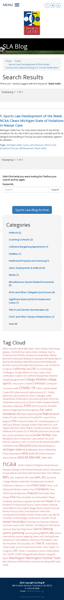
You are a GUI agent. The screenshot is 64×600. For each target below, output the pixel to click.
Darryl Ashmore (21, 395)
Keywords (8, 184)
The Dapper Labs (49, 539)
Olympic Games (21, 489)
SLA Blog (39, 525)
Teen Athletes (22, 539)
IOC (25, 431)
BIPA (26, 361)
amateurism (31, 355)
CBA (28, 368)
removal (55, 508)
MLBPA (32, 453)
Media (35, 445)
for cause (44, 417)
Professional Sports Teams (27, 504)
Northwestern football (42, 481)
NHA (32, 477)
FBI (40, 414)
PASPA (6, 493)
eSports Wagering (12, 409)
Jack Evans (44, 431)
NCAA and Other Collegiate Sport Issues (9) (32, 292)
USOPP (18, 554)
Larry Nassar (36, 144)
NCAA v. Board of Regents (31, 465)
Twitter (52, 547)
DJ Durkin (43, 398)
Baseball (18, 358)
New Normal (34, 473)
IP (29, 431)
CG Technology (44, 368)
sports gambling (13, 533)
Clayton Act (20, 375)
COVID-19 (27, 387)
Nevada (54, 465)
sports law (47, 533)
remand (46, 508)
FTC (36, 421)
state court (38, 536)
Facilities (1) (15, 253)
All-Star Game (24, 352)
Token (6, 547)
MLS (38, 453)
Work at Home (33, 561)
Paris (52, 489)
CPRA (38, 388)
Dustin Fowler (35, 402)
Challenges (8, 372)
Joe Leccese (9, 435)
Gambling (44, 421)
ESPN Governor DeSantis (44, 406)
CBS (33, 369)
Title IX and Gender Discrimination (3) (28, 309)
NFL (6, 477)
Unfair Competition (28, 550)
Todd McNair (51, 543)
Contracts (39, 383)
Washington (17, 558)
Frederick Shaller (25, 421)
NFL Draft (15, 477)
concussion (18, 383)
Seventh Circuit (48, 517)
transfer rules (41, 547)
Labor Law (30, 438)
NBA (32, 457)
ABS (26, 348)
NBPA (44, 457)
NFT (22, 477)
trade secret (15, 547)
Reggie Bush (36, 508)
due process (21, 402)
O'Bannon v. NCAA (22, 485)
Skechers (30, 525)
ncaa (25, 144)
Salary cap (46, 514)
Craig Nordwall (49, 388)
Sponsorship (9, 529)
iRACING (34, 431)
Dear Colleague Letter (41, 395)
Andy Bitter (43, 355)
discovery (34, 398)
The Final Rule (9, 543)
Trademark (28, 547)
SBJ (54, 514)
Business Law (41, 365)
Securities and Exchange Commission (21, 517)
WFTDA (21, 561)
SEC (58, 514)
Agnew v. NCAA (10, 352)
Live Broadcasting (45, 441)
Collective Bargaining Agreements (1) (28, 246)
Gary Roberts (14, 424)
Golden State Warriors (41, 424)
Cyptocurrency (35, 392)
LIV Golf (31, 441)
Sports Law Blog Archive (32, 210)
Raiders (45, 504)
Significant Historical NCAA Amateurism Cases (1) (29, 301)
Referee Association (19, 508)
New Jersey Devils (19, 473)
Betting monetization (34, 358)
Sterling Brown (51, 536)
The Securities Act (26, 543)
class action (39, 372)
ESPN (27, 406)
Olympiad (8, 489)
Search (55, 189)
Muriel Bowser (48, 453)
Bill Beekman (27, 148)
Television (35, 539)
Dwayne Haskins (51, 402)
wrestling (45, 561)
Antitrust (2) (15, 232)
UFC (15, 551)
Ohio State (39, 485)
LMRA (56, 441)
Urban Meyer (52, 550)
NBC (38, 457)
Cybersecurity (21, 392)
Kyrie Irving (19, 438)
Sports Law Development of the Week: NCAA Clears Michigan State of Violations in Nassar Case (32, 120)
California (19, 369)
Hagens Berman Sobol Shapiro (18, 427)
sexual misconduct (14, 522)
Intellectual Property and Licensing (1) (29, 260)
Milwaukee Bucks (36, 449)
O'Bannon (8, 485)
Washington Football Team (43, 558)
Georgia (25, 424)
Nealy (47, 465)
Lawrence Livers (19, 441)
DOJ (51, 398)
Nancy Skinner (10, 457)
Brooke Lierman (11, 365)
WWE (52, 561)
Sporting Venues (25, 529)
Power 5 (50, 501)
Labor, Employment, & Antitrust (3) (27, 267)
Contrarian (51, 383)
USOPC (10, 554)
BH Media (50, 358)
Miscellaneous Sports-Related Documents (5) (31, 283)
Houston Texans (50, 427)
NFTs (27, 477)
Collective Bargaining (37, 375)
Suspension (9, 539)
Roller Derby (34, 514)
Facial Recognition (30, 409)
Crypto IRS (8, 392)
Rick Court (24, 511)
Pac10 (33, 489)
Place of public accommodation (32, 497)
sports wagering (24, 536)
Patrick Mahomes (18, 493)
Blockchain (34, 361)
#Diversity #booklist (13, 348)
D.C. (46, 392)
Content (28, 383)
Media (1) (14, 274)
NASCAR (22, 457)
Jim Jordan (55, 431)
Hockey (38, 427)
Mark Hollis (41, 148)
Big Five (6, 361)
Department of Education (15, 398)
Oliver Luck (50, 144)
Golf (55, 424)
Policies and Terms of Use (32, 596)
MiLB (25, 449)
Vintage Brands (30, 554)
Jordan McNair (42, 435)
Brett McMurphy (49, 361)
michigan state (14, 144)
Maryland (25, 445)
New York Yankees (50, 473)
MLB (25, 453)
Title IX (39, 543)
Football (35, 417)
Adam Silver (34, 348)
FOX (14, 421)
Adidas (44, 348)
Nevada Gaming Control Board (18, 469)
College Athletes (36, 379)
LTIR (5, 445)
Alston (35, 352)
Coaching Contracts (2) (21, 239)
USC (5, 554)
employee (18, 406)
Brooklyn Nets (26, 365)
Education (8, 406)
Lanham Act (42, 438)
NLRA (22, 481)
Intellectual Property (13, 431)
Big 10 (58, 358)
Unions (42, 550)
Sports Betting (43, 529)
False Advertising (29, 414)
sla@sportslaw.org (35, 591)
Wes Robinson (10, 561)
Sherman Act (33, 521)
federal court (50, 414)
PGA (13, 497)
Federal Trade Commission (16, 417)
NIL (44, 477)
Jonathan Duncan (9, 148)
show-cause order (15, 525)
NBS (50, 457)
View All (13, 323)
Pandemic (42, 489)
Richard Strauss (11, 511)
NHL (38, 477)
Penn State (44, 493)
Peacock (32, 493)
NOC (27, 481)
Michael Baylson (47, 445)
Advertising (54, 348)
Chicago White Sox (23, 372)
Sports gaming (32, 533)
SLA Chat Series (52, 525)
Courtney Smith (10, 388)
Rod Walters (21, 514)
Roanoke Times (38, 511)
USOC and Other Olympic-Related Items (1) (31, 316)
